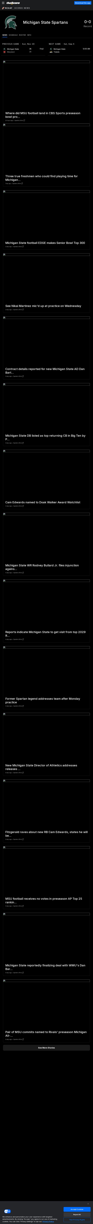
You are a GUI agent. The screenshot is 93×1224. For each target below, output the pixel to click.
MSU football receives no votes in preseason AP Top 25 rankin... (43, 900)
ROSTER (22, 35)
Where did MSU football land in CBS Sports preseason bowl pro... (42, 115)
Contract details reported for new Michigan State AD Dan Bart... (45, 370)
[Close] (88, 1203)
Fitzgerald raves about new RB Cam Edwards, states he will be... (46, 833)
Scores (18, 8)
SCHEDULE (13, 35)
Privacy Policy (48, 1221)
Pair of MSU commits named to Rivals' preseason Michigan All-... (46, 1033)
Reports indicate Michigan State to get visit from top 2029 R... (45, 633)
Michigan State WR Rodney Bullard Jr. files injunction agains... (42, 567)
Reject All (77, 1214)
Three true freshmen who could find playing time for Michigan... (41, 178)
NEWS (4, 35)
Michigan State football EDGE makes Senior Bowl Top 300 (45, 243)
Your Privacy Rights (77, 1220)
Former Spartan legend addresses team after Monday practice (42, 700)
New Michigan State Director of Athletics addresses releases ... (41, 767)
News (27, 8)
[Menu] (3, 3)
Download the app (82, 3)
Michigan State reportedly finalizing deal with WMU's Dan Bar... (45, 967)
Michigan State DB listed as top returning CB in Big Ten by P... (45, 437)
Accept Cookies (77, 1209)
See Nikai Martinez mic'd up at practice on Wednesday (43, 306)
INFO (29, 35)
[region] (46, 1212)
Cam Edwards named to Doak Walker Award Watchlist (42, 502)
